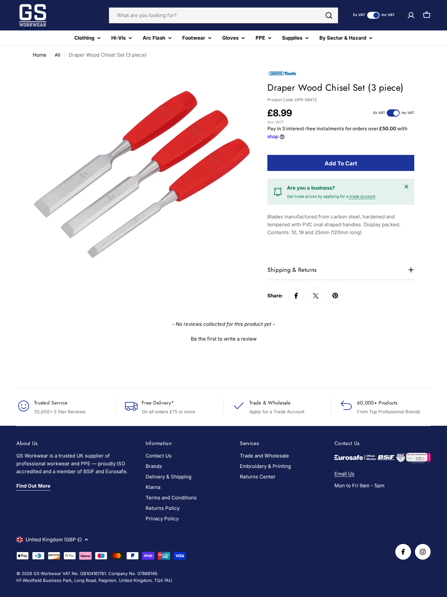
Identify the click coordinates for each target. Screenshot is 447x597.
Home (39, 55)
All (58, 55)
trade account (362, 196)
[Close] (406, 186)
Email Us (344, 474)
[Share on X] (316, 296)
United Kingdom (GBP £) (54, 539)
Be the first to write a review (224, 339)
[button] (223, 338)
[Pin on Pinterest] (335, 296)
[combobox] (223, 15)
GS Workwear (47, 573)
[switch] (373, 15)
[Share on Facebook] (296, 296)
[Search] (329, 15)
